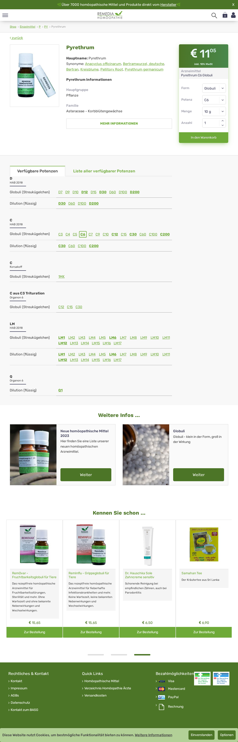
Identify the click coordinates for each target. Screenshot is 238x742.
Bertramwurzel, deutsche (143, 64)
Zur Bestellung (34, 632)
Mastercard (176, 688)
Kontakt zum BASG (24, 710)
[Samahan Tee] (203, 544)
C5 (75, 234)
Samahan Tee (192, 573)
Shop (13, 26)
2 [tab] (119, 654)
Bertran (72, 69)
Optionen (226, 735)
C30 (133, 234)
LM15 (96, 343)
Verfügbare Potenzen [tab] (37, 171)
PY (46, 26)
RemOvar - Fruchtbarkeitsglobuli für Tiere (34, 575)
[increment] (222, 120)
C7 (91, 234)
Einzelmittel (27, 26)
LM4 (92, 338)
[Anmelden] (233, 15)
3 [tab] (142, 654)
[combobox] (214, 99)
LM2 (71, 338)
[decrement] (222, 125)
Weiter (86, 474)
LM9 (143, 338)
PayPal (173, 697)
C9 (98, 234)
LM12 (62, 343)
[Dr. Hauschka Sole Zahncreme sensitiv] (147, 544)
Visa (171, 681)
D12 (84, 192)
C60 (142, 234)
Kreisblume (89, 69)
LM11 (166, 338)
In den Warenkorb (203, 137)
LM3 (82, 338)
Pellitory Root (111, 69)
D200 (134, 192)
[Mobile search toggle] (214, 15)
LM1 (61, 338)
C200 (165, 234)
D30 (102, 192)
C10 (106, 234)
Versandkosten (95, 695)
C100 (153, 234)
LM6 (112, 338)
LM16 (107, 343)
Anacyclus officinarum (103, 64)
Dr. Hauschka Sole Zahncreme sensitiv (139, 575)
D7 (60, 192)
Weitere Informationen (153, 735)
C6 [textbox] (206, 100)
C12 (115, 234)
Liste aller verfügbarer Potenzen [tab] (104, 171)
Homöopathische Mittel (101, 681)
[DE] (110, 15)
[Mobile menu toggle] (5, 15)
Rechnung (175, 706)
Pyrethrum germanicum (144, 69)
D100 (123, 192)
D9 (67, 192)
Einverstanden (201, 735)
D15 (93, 192)
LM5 (102, 338)
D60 (112, 192)
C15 (124, 234)
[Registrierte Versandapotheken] (202, 678)
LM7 (123, 338)
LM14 (85, 343)
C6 (82, 234)
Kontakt (16, 681)
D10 (76, 192)
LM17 (118, 343)
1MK (61, 276)
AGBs (15, 695)
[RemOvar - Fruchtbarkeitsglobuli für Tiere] (34, 544)
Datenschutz (20, 702)
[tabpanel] (147, 579)
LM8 (133, 338)
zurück (17, 38)
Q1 (60, 390)
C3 (60, 234)
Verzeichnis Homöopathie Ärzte (107, 688)
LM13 (74, 343)
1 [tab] (96, 654)
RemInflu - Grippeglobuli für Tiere (89, 575)
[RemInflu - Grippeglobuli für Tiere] (91, 544)
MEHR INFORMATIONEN (119, 124)
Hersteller (168, 5)
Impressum (19, 688)
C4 (68, 234)
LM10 (155, 338)
